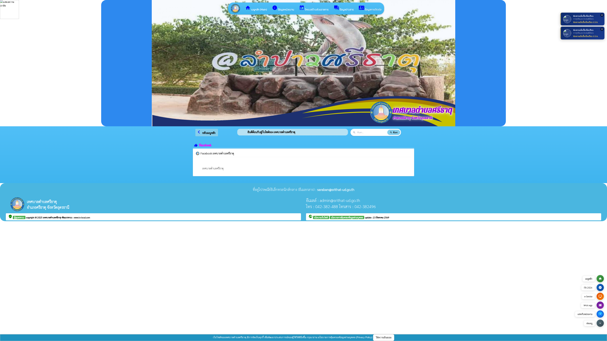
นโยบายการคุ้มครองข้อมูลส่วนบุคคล (347, 217)
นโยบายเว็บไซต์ (321, 217)
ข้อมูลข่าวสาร (344, 8)
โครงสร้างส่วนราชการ (314, 8)
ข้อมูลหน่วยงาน (283, 8)
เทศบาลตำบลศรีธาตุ (213, 168)
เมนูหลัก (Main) (256, 8)
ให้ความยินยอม (384, 337)
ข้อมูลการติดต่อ (370, 8)
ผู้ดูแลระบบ (19, 217)
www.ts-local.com (82, 217)
